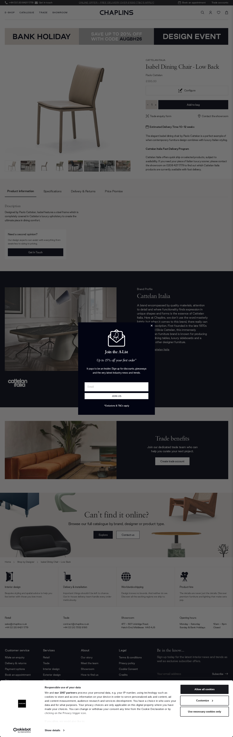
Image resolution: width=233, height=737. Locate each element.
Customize (202, 700)
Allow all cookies (204, 689)
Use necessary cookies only (204, 711)
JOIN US (116, 396)
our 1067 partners (66, 692)
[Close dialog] (152, 325)
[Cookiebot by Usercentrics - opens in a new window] (22, 730)
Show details (52, 730)
